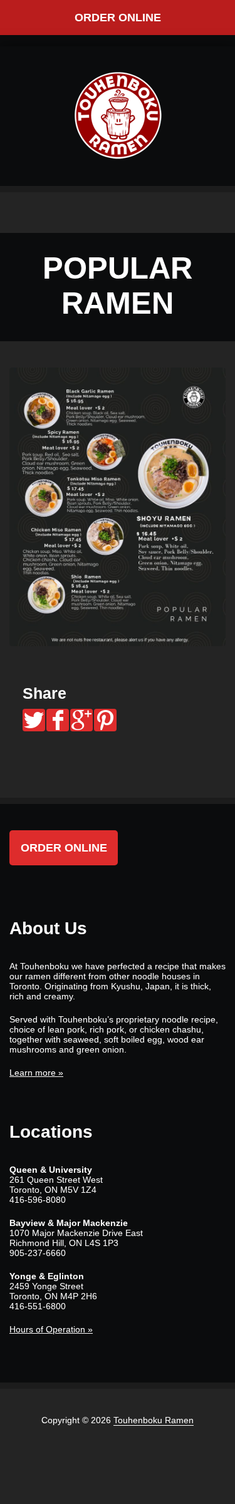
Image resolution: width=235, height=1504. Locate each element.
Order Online (118, 17)
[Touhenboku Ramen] (118, 115)
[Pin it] (105, 720)
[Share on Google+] (81, 720)
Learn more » (36, 1073)
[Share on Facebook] (57, 720)
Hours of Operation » (51, 1329)
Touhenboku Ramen (153, 1420)
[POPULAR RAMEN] (117, 507)
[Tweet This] (34, 720)
